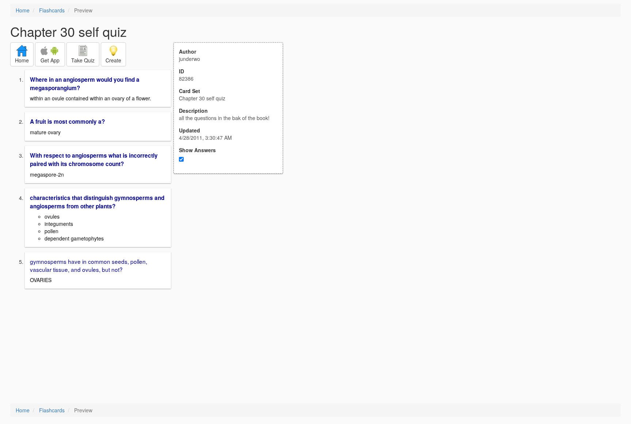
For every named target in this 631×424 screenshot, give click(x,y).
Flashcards (52, 10)
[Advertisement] (232, 245)
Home (23, 10)
